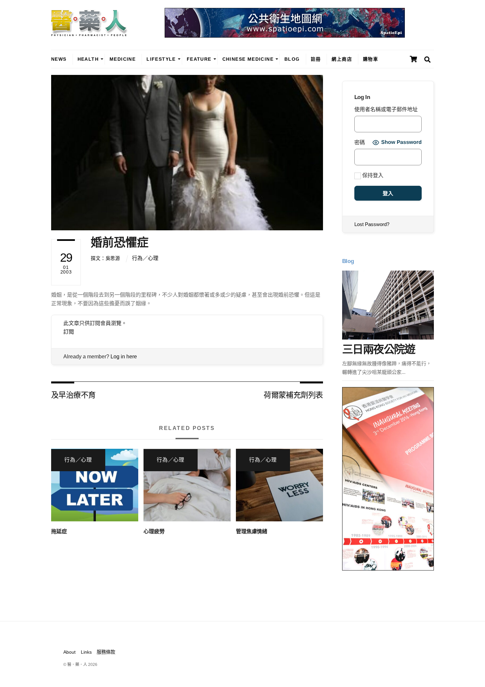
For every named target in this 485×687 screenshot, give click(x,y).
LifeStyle (161, 59)
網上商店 (342, 59)
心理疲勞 (154, 531)
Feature (199, 59)
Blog (292, 59)
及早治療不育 (73, 394)
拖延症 (59, 531)
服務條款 (106, 652)
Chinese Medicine (248, 59)
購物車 (370, 59)
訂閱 (68, 332)
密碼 (359, 142)
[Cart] (413, 59)
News (59, 59)
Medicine (123, 59)
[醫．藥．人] (89, 33)
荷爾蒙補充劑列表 (293, 394)
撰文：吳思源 (105, 258)
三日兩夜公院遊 (378, 349)
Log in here (124, 356)
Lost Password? (371, 224)
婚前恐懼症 (119, 242)
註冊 (316, 59)
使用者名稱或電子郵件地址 (386, 109)
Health (88, 59)
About (69, 652)
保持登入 (372, 175)
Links (86, 652)
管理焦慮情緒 (251, 531)
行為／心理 (145, 258)
